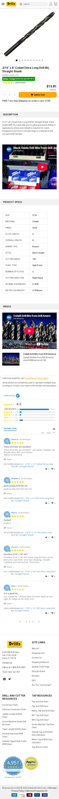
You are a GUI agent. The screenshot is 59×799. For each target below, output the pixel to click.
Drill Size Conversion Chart (14, 709)
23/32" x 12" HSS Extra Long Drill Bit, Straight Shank (31, 533)
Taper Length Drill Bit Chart (14, 729)
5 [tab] (28, 60)
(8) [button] (16, 415)
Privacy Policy (18, 791)
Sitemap (52, 788)
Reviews (35, 676)
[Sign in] (51, 4)
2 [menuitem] (29, 621)
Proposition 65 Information (36, 378)
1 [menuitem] (26, 621)
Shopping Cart (38, 653)
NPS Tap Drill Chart (40, 720)
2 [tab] (19, 60)
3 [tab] (22, 60)
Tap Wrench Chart (40, 747)
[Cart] (56, 4)
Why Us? (35, 648)
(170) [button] (17, 409)
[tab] (10, 429)
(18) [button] (16, 420)
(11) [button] (16, 412)
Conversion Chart (10, 705)
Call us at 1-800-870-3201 (14, 667)
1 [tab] (16, 60)
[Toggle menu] (3, 4)
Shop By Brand (38, 671)
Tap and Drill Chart (40, 701)
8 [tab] (37, 60)
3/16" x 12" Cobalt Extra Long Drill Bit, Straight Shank (32, 465)
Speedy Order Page (40, 667)
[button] (9, 459)
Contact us (7, 663)
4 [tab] (25, 60)
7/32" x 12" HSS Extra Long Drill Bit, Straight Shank (33, 609)
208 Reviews (20, 82)
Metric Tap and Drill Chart (43, 711)
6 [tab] (31, 60)
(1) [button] (16, 417)
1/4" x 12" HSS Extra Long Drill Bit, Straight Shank (32, 499)
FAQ (34, 680)
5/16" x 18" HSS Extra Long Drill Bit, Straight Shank (33, 572)
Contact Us (37, 658)
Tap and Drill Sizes (40, 706)
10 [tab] (42, 60)
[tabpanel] (29, 34)
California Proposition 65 (36, 791)
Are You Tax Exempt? (41, 685)
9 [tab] (39, 60)
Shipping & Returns (40, 662)
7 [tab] (34, 60)
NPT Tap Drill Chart (40, 715)
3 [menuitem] (32, 621)
